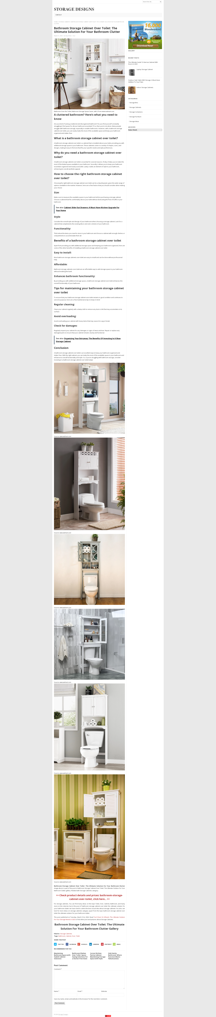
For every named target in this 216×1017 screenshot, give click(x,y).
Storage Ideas (134, 121)
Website (104, 991)
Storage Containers (136, 112)
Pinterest (108, 944)
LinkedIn (96, 944)
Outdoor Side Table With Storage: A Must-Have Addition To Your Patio (144, 81)
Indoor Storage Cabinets (145, 87)
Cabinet (68, 936)
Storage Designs (63, 1014)
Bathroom (61, 936)
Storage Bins (133, 103)
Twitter (61, 944)
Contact (58, 15)
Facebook (72, 944)
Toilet (78, 936)
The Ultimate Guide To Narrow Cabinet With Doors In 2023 (143, 63)
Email (119, 944)
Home (56, 22)
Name (56, 991)
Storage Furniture (135, 117)
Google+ (84, 944)
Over (73, 936)
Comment (58, 969)
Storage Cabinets (64, 22)
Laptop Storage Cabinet (145, 69)
